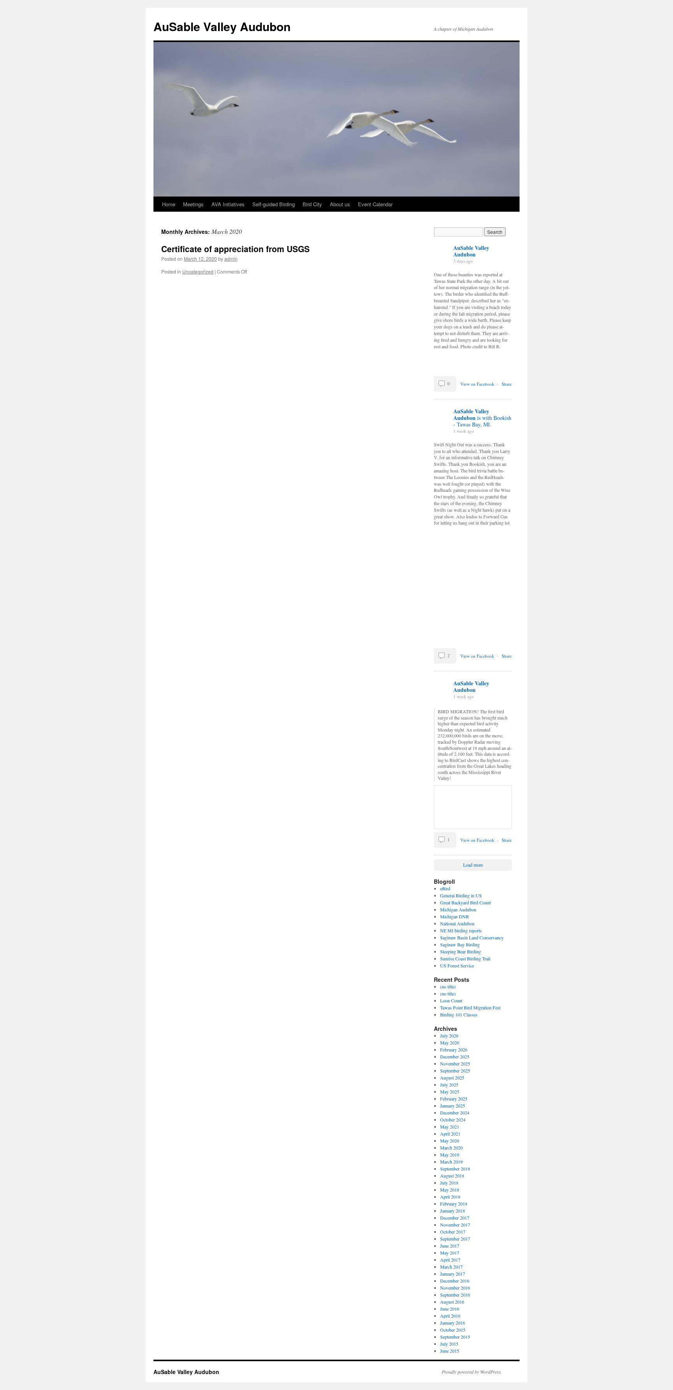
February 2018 (453, 1203)
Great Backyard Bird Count (465, 902)
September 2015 (455, 1337)
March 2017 (451, 1267)
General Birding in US (461, 895)
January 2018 (452, 1210)
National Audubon (457, 923)
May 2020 (449, 1140)
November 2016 (455, 1288)
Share (507, 384)
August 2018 (452, 1175)
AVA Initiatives (228, 204)
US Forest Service (457, 965)
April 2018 (450, 1196)
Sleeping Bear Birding (460, 951)
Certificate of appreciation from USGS (235, 248)
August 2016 (452, 1302)
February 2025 (453, 1098)
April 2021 (450, 1133)
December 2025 (454, 1056)
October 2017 (452, 1232)
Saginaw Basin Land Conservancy (472, 937)
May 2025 (449, 1091)
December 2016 (454, 1281)
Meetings (193, 204)
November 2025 (455, 1063)
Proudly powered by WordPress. (472, 1372)
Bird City (312, 204)
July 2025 (449, 1084)
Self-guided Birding (273, 204)
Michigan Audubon (458, 909)
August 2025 (452, 1077)
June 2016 (449, 1309)
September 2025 (455, 1070)
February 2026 (453, 1049)
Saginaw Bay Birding (460, 944)
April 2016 (450, 1316)
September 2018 (455, 1168)
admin (231, 258)
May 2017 (449, 1253)
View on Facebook (477, 384)
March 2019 (451, 1161)
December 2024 (454, 1112)
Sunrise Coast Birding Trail (465, 958)
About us (340, 204)
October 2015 (452, 1330)
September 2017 (455, 1239)
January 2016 (452, 1323)
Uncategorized (197, 271)
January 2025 (452, 1105)
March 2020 (451, 1147)
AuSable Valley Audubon (222, 26)
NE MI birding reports (461, 930)
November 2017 (455, 1225)
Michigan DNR (454, 916)
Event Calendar (375, 204)
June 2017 (449, 1246)
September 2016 (455, 1295)
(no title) (448, 986)
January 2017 (452, 1274)
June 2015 (449, 1351)
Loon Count (451, 1000)
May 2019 (449, 1154)
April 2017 (450, 1260)
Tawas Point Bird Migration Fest (470, 1007)
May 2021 (449, 1126)
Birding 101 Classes (458, 1014)
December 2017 (454, 1217)
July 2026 (449, 1035)
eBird (445, 888)
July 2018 (449, 1182)
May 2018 (449, 1189)
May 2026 (449, 1042)
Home (168, 204)
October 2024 (452, 1119)
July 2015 (449, 1344)
